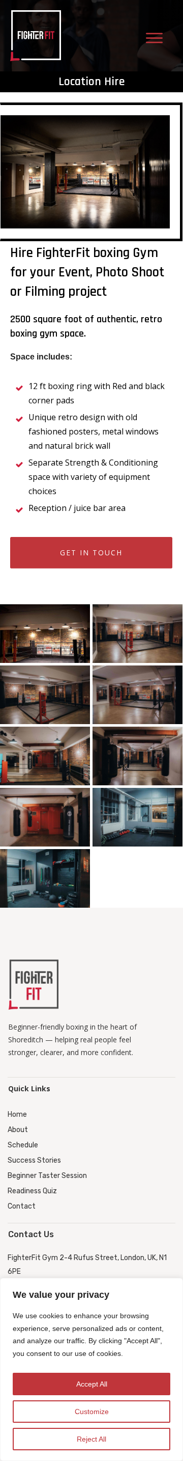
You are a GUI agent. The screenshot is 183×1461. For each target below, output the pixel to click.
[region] (91, 1369)
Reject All (91, 1439)
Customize (92, 1411)
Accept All (91, 1384)
